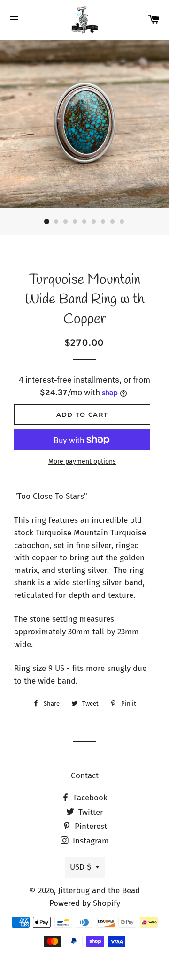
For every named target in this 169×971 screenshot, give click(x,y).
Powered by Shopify (84, 903)
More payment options (82, 462)
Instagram (89, 841)
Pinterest (89, 826)
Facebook (89, 798)
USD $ (80, 867)
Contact (85, 776)
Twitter (89, 812)
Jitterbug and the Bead (99, 891)
